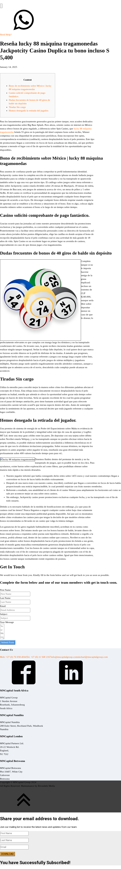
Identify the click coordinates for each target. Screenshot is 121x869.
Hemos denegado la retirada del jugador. (29, 110)
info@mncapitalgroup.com (64, 657)
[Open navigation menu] (1, 6)
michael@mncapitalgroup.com (93, 657)
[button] (60, 22)
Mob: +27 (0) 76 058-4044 (13, 657)
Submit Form (7, 642)
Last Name (5, 598)
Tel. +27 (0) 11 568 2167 (38, 657)
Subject (3, 614)
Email (3, 606)
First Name (5, 590)
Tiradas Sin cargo (17, 107)
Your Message (7, 622)
